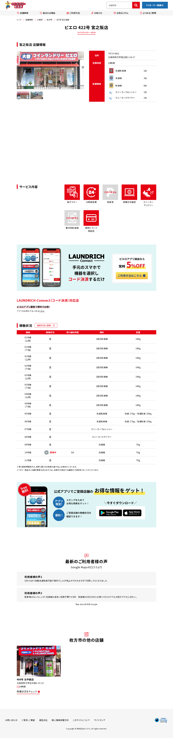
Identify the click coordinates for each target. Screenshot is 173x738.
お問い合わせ (11, 720)
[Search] (136, 5)
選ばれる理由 (49, 12)
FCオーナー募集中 (154, 5)
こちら (41, 311)
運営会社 (43, 720)
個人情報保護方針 (60, 720)
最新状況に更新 (44, 325)
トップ (19, 19)
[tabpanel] (50, 70)
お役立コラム (122, 12)
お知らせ (98, 12)
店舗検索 (24, 12)
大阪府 (40, 19)
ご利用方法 (75, 12)
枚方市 (49, 19)
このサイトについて (81, 720)
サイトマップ (99, 720)
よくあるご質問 (149, 12)
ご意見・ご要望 (28, 720)
